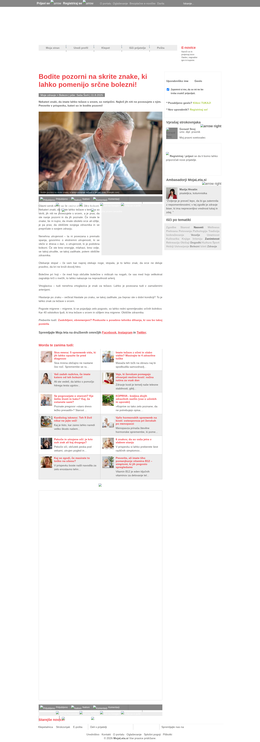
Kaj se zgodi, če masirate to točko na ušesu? (72, 459)
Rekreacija (173, 242)
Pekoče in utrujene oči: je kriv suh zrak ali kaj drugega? (73, 441)
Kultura (207, 242)
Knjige (187, 238)
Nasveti (201, 227)
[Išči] (220, 3)
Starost (187, 227)
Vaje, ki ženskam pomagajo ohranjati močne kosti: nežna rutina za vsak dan (135, 377)
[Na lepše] (131, 38)
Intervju (199, 238)
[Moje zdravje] (68, 38)
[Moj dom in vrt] (100, 38)
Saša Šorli (83, 95)
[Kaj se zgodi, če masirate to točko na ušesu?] (46, 462)
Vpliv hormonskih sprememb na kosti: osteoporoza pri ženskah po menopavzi (136, 420)
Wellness (213, 227)
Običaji (185, 242)
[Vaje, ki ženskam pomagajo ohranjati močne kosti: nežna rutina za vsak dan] (108, 378)
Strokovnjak (63, 726)
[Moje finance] (197, 38)
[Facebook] (174, 3)
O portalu (105, 3)
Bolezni (63, 95)
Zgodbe (173, 227)
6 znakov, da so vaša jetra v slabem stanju (134, 441)
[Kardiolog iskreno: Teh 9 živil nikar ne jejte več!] (46, 421)
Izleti (203, 246)
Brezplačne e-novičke (143, 3)
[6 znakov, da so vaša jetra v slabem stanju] (108, 443)
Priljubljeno (62, 199)
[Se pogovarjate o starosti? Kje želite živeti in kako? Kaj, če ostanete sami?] (46, 400)
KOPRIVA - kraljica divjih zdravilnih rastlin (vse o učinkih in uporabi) (136, 398)
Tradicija (213, 231)
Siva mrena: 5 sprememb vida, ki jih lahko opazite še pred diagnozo (75, 355)
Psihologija (200, 231)
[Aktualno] (214, 38)
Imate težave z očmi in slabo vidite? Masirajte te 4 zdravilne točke (135, 355)
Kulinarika (174, 238)
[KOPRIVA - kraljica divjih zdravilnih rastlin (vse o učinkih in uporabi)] (108, 400)
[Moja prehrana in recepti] (156, 38)
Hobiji (170, 246)
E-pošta (77, 726)
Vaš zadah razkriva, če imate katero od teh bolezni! (72, 376)
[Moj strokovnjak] (49, 38)
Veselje (199, 234)
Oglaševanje (120, 3)
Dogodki (196, 242)
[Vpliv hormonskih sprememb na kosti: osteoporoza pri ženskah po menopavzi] (108, 421)
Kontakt (106, 734)
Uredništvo (92, 734)
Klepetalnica (45, 726)
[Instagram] (178, 3)
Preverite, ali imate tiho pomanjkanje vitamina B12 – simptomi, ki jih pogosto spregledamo (134, 462)
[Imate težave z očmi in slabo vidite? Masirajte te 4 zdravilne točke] (108, 356)
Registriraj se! (199, 109)
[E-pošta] (128, 727)
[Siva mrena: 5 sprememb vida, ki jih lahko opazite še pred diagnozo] (46, 356)
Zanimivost (212, 238)
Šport (215, 242)
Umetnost (213, 234)
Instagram (125, 332)
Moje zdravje (48, 95)
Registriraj (176, 156)
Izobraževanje (178, 234)
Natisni (86, 199)
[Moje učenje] (116, 38)
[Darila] (100, 485)
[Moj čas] (181, 38)
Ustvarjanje (182, 246)
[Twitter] (169, 3)
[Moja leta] (75, 22)
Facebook (109, 332)
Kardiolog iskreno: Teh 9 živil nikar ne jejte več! (73, 419)
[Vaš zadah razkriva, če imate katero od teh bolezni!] (46, 378)
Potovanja (186, 231)
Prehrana (172, 231)
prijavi (189, 156)
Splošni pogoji (152, 734)
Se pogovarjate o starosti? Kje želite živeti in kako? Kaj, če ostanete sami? (73, 398)
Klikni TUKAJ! (202, 102)
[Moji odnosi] (83, 38)
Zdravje (212, 246)
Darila (160, 3)
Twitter (141, 332)
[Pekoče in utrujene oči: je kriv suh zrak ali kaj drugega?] (46, 443)
